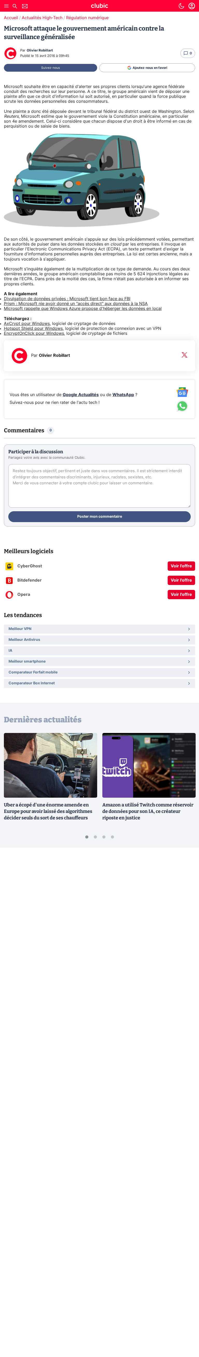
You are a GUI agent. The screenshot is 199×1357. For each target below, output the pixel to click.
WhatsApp (123, 395)
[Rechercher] (15, 7)
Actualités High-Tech (42, 18)
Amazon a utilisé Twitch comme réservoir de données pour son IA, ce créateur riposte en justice (147, 811)
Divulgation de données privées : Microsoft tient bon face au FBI (67, 299)
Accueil (11, 18)
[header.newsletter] (25, 7)
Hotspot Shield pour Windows (33, 329)
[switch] (181, 6)
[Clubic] (99, 6)
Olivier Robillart (40, 50)
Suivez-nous (50, 67)
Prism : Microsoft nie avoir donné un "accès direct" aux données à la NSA (76, 304)
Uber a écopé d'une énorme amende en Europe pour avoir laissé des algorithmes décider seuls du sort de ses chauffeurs (48, 811)
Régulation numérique (87, 18)
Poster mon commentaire (99, 516)
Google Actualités (81, 395)
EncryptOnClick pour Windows (34, 333)
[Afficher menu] (6, 6)
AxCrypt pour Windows (27, 324)
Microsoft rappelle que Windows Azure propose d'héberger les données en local (83, 309)
